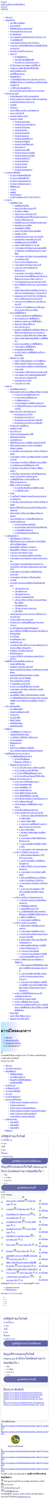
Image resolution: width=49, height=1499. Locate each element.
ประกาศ (8, 1094)
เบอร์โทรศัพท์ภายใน (18, 71)
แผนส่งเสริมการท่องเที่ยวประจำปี (28, 239)
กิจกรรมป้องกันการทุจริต (20, 681)
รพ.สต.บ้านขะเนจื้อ (22, 150)
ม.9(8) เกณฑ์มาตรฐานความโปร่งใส (29, 813)
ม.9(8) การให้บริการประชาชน (26, 852)
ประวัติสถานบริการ (17, 1077)
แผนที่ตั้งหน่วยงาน (17, 74)
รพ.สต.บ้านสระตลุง (22, 122)
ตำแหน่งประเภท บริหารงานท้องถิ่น (28, 423)
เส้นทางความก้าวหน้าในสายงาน (23, 412)
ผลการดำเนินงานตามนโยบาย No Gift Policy (27, 91)
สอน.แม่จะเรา (20, 147)
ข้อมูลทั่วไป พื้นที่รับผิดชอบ (20, 1080)
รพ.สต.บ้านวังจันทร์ (22, 141)
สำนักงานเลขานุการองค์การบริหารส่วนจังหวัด (28, 99)
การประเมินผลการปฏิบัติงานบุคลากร (29, 403)
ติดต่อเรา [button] (9, 729)
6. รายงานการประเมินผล (29, 951)
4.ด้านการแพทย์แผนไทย (24, 597)
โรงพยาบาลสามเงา (18, 1105)
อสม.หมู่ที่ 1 (14, 1122)
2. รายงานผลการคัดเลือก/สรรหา (32, 931)
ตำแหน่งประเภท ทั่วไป (23, 414)
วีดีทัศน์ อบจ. (15, 187)
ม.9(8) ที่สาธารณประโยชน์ (25, 999)
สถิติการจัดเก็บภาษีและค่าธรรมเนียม (29, 364)
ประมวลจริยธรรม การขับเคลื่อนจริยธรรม (26, 519)
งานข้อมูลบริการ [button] (12, 536)
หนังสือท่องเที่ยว (16, 723)
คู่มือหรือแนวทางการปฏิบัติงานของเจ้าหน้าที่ (27, 443)
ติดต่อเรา (9, 1131)
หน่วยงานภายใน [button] (12, 93)
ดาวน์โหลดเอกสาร (13, 1097)
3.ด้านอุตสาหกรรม (22, 594)
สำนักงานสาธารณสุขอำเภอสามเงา (24, 1102)
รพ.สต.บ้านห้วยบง (22, 161)
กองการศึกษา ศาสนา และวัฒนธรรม (24, 110)
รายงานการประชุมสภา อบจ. (21, 553)
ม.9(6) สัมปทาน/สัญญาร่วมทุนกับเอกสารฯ (31, 799)
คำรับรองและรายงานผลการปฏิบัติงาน (25, 65)
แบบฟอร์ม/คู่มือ (16, 692)
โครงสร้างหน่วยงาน (13, 1068)
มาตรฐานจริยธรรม (17, 522)
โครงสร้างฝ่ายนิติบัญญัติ (24, 60)
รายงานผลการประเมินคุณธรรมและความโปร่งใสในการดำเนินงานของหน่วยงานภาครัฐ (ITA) (28, 566)
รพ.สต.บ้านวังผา (21, 164)
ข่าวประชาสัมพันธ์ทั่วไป (19, 178)
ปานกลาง (8, 1180)
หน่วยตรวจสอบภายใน (19, 116)
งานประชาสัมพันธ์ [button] (12, 172)
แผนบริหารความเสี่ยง (23, 225)
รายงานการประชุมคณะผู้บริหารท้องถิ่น (25, 555)
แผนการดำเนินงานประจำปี (25, 208)
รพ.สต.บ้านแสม (21, 167)
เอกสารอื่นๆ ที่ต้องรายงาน (20, 1016)
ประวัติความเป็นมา (17, 23)
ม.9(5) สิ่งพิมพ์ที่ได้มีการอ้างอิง (26, 796)
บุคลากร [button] (8, 386)
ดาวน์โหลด (14, 636)
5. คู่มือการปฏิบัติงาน (27, 917)
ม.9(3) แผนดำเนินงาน (23, 790)
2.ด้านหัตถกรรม (21, 591)
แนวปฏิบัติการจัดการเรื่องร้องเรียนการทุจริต (27, 695)
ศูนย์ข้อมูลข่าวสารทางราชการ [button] (17, 753)
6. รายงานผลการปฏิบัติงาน (29, 920)
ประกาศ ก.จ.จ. (16, 431)
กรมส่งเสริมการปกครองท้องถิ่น (22, 1116)
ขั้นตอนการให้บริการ (23, 762)
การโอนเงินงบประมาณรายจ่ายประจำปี (30, 282)
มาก (5, 1183)
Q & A (12, 745)
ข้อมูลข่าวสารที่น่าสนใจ (19, 1019)
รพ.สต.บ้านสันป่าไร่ (22, 158)
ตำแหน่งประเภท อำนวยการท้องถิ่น (28, 420)
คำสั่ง (12, 493)
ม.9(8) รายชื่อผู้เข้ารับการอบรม (27, 1002)
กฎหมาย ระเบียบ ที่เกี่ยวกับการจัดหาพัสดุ (31, 335)
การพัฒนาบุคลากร (22, 400)
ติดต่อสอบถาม (15, 743)
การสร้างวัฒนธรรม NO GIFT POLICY (25, 197)
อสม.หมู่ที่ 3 (14, 1128)
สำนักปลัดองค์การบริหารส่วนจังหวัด (24, 96)
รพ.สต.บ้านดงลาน (22, 136)
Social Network (15, 195)
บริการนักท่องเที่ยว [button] (12, 706)
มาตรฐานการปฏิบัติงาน (19, 426)
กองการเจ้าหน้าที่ (17, 113)
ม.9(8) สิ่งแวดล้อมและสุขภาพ (26, 810)
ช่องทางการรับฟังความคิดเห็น (22, 748)
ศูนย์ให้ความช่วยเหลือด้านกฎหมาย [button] (19, 661)
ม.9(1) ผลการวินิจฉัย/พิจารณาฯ (27, 782)
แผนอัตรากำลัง (21, 234)
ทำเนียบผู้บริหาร (21, 57)
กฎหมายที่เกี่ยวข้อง (17, 664)
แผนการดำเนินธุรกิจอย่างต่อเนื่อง (28, 231)
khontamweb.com (23, 1497)
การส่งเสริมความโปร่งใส (20, 684)
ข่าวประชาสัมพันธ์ (12, 1091)
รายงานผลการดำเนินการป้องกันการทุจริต (26, 689)
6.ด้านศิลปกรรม (21, 605)
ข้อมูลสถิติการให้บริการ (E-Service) (24, 550)
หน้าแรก (8, 17)
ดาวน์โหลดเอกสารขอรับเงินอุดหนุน (24, 628)
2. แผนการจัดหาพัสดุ (27, 821)
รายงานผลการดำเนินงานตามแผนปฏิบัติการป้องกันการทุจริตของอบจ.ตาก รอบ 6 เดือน (30, 251)
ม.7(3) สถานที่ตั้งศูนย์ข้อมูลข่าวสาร (28, 773)
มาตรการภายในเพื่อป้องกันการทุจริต (24, 686)
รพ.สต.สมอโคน (21, 130)
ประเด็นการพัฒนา (22, 211)
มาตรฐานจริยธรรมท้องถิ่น (25, 524)
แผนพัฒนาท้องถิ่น (22, 206)
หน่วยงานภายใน (12, 1040)
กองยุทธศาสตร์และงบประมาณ (22, 102)
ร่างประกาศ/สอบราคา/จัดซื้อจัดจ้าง (28, 316)
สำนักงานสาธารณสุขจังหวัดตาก (23, 1108)
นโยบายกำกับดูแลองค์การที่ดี (21, 434)
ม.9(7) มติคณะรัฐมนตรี (24, 801)
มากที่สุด (7, 1178)
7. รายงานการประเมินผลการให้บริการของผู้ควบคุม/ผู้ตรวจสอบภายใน (31, 891)
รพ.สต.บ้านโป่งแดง (22, 127)
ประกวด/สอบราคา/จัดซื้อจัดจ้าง (27, 318)
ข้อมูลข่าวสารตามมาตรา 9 (21, 779)
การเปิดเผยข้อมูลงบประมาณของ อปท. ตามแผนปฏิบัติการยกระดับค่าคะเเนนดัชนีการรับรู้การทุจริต (29, 700)
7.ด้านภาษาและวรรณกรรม (25, 608)
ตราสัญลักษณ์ (15, 34)
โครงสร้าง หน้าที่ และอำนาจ (21, 51)
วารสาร (13, 189)
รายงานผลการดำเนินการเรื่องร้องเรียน (25, 577)
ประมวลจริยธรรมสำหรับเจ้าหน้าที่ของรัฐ (31, 527)
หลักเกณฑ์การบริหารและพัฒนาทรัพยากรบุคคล (29, 392)
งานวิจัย (13, 580)
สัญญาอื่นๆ (14, 1013)
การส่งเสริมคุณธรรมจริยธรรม (27, 533)
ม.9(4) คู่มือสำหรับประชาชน (26, 793)
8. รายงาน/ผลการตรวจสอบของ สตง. (33, 849)
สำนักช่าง (14, 108)
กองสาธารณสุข (16, 119)
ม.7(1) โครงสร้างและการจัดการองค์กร (30, 768)
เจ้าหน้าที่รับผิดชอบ (22, 759)
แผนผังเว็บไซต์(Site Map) (19, 734)
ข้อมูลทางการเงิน (17, 358)
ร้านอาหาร (14, 715)
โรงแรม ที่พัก (15, 718)
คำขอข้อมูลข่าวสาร (18, 639)
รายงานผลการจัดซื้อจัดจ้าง (25, 347)
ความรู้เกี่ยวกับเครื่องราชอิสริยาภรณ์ (29, 488)
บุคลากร (13, 54)
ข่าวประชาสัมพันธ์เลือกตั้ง (20, 175)
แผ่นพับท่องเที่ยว (16, 726)
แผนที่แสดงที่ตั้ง (16, 1083)
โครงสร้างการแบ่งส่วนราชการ (27, 62)
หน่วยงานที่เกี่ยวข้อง (13, 1099)
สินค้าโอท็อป (15, 720)
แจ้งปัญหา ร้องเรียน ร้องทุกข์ (21, 651)
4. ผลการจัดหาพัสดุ (26, 830)
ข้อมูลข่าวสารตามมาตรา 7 (21, 765)
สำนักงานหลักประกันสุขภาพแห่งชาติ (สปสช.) (28, 1111)
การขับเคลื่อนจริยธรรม (24, 530)
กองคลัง (13, 105)
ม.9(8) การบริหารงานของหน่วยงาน (29, 897)
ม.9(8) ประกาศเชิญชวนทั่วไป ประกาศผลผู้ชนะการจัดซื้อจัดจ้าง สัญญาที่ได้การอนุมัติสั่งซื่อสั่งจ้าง (31, 1007)
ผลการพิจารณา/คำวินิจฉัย (20, 678)
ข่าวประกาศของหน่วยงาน (20, 184)
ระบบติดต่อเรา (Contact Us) (20, 732)
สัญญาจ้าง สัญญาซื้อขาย (24, 324)
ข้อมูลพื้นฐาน (10, 1071)
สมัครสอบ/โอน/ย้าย (18, 437)
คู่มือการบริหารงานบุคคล (20, 485)
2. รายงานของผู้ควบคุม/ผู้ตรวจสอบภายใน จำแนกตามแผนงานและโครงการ (33, 976)
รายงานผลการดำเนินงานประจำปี (28, 265)
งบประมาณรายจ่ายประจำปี (25, 214)
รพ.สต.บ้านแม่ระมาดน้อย (25, 153)
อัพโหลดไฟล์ (15, 634)
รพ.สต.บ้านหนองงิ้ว (22, 133)
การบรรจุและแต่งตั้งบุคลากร (26, 397)
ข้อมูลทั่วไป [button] (10, 20)
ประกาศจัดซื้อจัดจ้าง (18, 313)
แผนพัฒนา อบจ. (16, 203)
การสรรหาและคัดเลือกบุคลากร (27, 395)
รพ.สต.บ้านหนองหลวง (23, 170)
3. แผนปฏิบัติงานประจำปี (29, 909)
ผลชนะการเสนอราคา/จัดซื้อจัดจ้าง (28, 321)
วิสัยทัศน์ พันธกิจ (16, 1074)
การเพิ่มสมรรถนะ (22, 491)
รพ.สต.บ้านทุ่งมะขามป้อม (25, 156)
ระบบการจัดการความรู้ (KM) (21, 620)
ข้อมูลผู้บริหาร (15, 77)
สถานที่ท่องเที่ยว (16, 709)
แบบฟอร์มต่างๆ (16, 440)
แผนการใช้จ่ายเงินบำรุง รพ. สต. (27, 245)
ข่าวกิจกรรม (10, 1085)
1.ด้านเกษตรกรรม (22, 589)
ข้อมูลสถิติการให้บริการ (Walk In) (23, 547)
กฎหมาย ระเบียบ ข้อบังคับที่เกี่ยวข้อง (24, 68)
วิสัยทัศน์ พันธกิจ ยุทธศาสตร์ (21, 29)
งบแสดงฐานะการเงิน (23, 380)
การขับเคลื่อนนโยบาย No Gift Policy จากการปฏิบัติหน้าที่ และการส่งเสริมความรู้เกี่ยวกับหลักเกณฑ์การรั (29, 82)
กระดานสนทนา (16, 740)
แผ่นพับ (13, 192)
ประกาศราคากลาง (22, 327)
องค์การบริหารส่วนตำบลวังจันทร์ (23, 1114)
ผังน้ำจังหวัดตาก (16, 653)
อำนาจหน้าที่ (15, 26)
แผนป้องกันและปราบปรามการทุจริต (29, 237)
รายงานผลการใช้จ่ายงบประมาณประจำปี (31, 372)
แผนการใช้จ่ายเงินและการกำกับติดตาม (30, 361)
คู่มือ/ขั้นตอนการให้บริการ (20, 539)
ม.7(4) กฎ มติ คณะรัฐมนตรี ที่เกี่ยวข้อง (30, 776)
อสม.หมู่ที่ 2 (14, 1125)
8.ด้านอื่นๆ (19, 611)
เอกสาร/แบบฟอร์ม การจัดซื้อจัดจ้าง (29, 344)
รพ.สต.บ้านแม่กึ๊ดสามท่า (24, 144)
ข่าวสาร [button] (8, 200)
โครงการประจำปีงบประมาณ (26, 262)
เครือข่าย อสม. (11, 1119)
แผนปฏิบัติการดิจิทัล (22, 228)
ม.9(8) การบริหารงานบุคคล (25, 923)
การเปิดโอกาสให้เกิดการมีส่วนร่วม (24, 737)
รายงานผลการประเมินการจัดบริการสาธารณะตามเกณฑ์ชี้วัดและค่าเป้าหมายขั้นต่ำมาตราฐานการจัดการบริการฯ (31, 276)
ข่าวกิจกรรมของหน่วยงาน (20, 181)
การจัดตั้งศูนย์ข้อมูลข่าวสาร (21, 756)
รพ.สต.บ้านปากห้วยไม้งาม (25, 125)
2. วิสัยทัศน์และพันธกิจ (28, 906)
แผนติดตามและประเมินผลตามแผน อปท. (31, 222)
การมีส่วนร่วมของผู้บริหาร (20, 88)
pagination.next (11, 1290)
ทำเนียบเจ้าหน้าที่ (12, 1088)
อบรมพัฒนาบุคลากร (18, 389)
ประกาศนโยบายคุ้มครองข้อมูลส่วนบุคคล (26, 751)
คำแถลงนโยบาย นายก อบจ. (21, 31)
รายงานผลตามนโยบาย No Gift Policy (24, 43)
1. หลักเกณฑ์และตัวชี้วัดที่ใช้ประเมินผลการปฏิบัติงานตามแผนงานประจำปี (33, 968)
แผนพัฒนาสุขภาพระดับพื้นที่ (26, 242)
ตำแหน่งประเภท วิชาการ (25, 417)
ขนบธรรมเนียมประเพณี (19, 712)
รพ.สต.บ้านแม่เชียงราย (24, 139)
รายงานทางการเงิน (22, 383)
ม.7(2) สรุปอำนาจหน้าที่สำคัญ (26, 770)
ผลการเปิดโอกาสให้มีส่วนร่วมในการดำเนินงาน (29, 631)
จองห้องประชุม (16, 642)
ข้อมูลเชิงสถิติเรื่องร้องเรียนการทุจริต (24, 675)
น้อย (5, 1175)
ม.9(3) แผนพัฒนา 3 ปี (23, 787)
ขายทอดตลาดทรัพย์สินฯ (24, 349)
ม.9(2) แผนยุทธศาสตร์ (23, 784)
